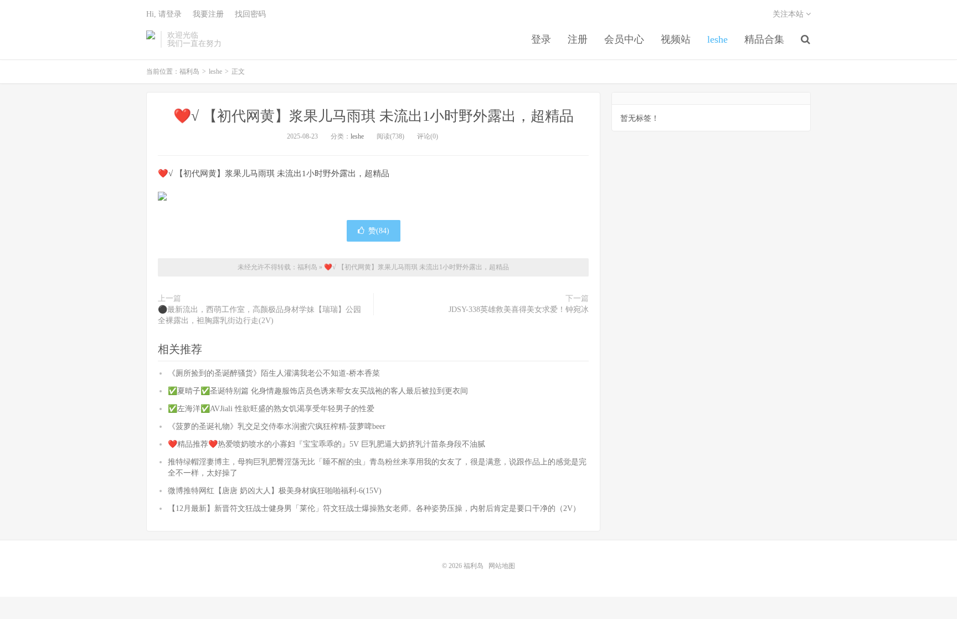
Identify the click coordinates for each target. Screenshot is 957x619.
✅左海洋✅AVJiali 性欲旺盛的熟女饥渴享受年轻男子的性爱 (271, 409)
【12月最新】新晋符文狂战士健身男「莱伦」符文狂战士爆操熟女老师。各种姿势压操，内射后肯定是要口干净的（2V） (374, 508)
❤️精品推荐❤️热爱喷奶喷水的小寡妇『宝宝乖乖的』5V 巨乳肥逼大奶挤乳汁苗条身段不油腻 (326, 444)
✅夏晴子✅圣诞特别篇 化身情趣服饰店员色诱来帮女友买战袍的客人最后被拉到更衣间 (318, 391)
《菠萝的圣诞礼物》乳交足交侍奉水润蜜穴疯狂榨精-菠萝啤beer (276, 426)
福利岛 (150, 39)
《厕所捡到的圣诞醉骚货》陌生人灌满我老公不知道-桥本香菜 (274, 373)
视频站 (676, 39)
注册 (578, 39)
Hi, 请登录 (164, 14)
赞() (378, 231)
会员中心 (624, 39)
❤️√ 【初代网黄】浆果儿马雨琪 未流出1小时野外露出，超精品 (373, 116)
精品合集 (764, 39)
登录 (541, 39)
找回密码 (250, 14)
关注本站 (789, 14)
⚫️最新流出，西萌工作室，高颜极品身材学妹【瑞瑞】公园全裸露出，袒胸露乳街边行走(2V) (259, 315)
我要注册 (208, 14)
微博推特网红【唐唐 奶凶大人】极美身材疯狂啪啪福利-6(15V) (275, 491)
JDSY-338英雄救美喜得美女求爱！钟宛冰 (519, 309)
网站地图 (501, 566)
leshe (717, 39)
